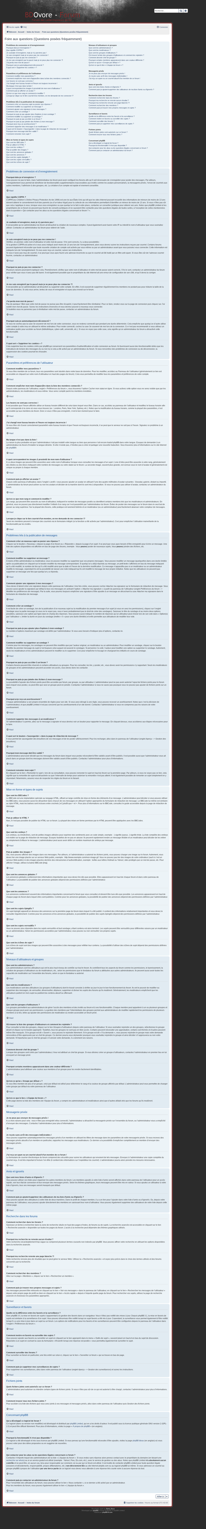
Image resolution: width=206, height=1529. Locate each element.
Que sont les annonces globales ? (19, 152)
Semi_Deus (110, 1509)
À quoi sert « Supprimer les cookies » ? (21, 67)
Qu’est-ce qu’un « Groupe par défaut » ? (104, 63)
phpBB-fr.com (107, 1512)
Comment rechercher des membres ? (103, 105)
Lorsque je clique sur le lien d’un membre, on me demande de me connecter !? (39, 96)
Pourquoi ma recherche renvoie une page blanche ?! (109, 103)
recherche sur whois (15, 1460)
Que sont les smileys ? (15, 147)
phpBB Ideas (138, 1441)
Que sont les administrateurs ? (101, 48)
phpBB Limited (76, 1424)
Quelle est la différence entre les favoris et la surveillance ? (112, 116)
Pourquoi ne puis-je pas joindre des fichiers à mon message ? (30, 122)
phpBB (12, 448)
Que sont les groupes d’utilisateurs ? (103, 53)
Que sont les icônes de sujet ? (18, 162)
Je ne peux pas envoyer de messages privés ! (107, 73)
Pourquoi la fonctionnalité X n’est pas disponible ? (108, 145)
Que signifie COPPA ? (14, 50)
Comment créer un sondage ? (18, 112)
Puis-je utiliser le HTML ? (16, 145)
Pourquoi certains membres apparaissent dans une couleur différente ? (116, 60)
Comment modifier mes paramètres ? (20, 76)
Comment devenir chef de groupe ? (102, 58)
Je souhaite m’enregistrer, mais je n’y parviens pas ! (26, 53)
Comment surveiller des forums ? (102, 121)
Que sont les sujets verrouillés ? (18, 160)
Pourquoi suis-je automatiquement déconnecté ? (25, 65)
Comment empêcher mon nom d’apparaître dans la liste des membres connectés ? (38, 78)
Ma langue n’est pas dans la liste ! (19, 86)
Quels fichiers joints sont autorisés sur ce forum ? (108, 132)
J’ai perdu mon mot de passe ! (18, 63)
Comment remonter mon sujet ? (18, 134)
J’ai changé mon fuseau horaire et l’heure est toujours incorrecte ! (31, 83)
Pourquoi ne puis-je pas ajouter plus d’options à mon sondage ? (31, 114)
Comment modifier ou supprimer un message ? (24, 107)
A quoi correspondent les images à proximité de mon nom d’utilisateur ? (33, 88)
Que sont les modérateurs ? (100, 50)
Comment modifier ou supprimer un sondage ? (24, 117)
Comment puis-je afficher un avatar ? (20, 91)
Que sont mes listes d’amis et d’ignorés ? (105, 87)
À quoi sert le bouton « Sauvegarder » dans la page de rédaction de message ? (37, 129)
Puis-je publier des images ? (17, 150)
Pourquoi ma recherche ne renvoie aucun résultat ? (109, 100)
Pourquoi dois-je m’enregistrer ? (18, 48)
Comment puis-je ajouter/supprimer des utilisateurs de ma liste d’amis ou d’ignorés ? (121, 89)
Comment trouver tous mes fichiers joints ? (105, 135)
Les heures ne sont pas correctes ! (20, 81)
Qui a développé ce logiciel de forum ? (103, 143)
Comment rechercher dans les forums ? (104, 98)
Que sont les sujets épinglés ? (18, 157)
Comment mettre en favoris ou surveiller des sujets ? (109, 119)
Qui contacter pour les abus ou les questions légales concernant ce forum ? (118, 148)
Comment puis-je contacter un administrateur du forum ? (111, 150)
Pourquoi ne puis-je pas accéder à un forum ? (24, 119)
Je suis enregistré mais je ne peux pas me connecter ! (27, 55)
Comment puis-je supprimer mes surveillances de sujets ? (111, 124)
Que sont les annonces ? (16, 155)
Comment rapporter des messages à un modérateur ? (27, 126)
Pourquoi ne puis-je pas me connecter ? (21, 58)
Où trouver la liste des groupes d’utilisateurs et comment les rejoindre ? (116, 55)
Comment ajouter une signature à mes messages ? (26, 109)
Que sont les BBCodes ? (16, 142)
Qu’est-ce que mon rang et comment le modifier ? (25, 93)
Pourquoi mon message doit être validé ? (22, 131)
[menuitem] (23, 27)
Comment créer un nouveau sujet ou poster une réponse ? (29, 104)
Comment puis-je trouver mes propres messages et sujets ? (112, 108)
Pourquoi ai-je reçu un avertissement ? (21, 124)
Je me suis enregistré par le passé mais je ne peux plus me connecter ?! (34, 60)
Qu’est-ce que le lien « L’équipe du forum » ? (106, 65)
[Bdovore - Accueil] (48, 11)
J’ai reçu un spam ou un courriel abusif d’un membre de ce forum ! (114, 78)
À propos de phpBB (81, 1426)
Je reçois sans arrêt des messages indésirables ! (108, 76)
